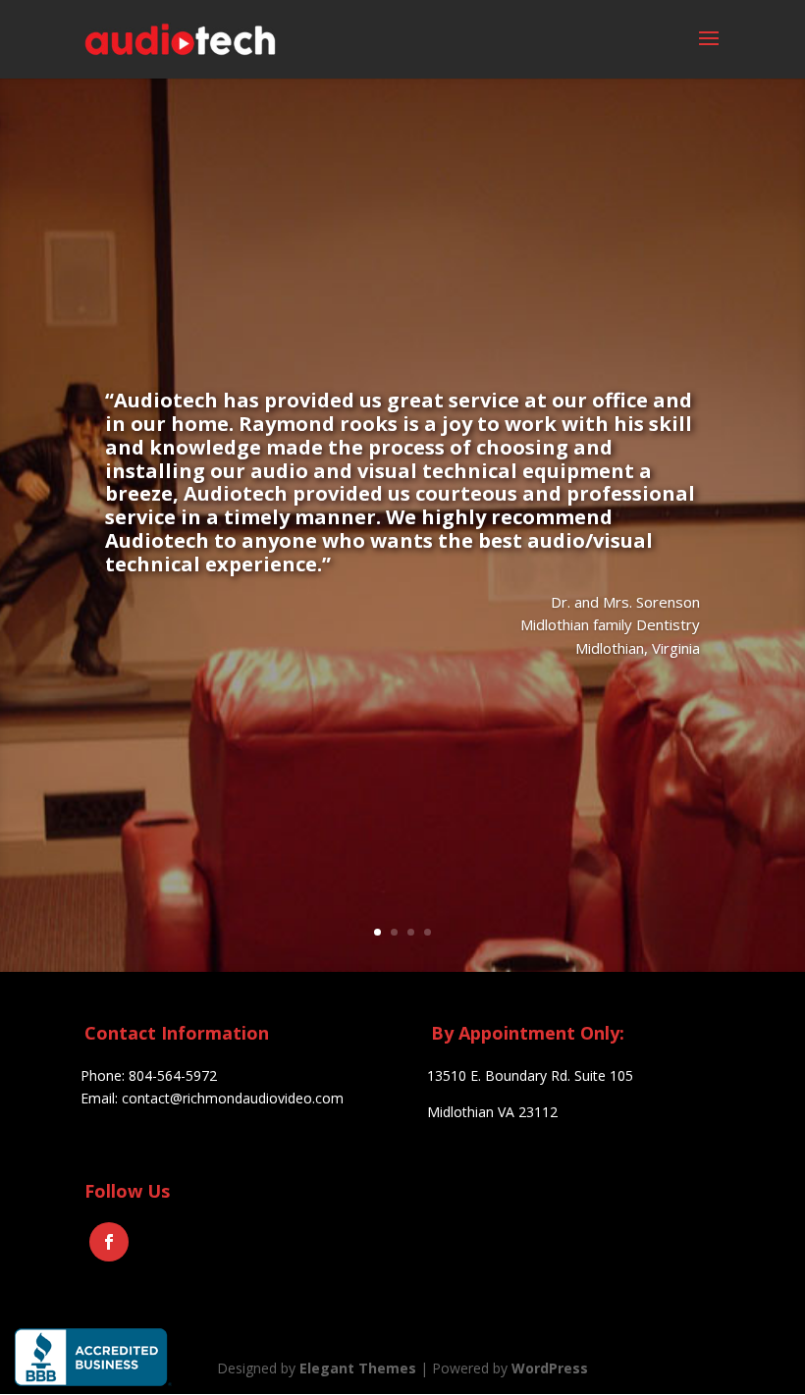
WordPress (549, 1368)
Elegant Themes (357, 1368)
